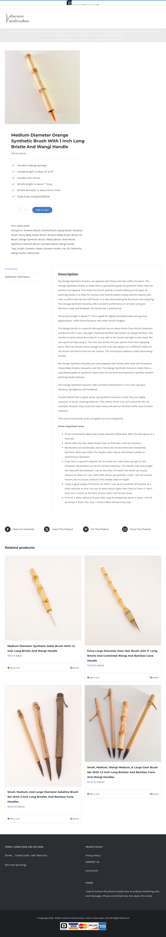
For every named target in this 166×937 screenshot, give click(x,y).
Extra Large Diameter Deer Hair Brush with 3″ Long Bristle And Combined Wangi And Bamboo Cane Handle (122, 655)
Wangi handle (18, 253)
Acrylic (21, 248)
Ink (64, 248)
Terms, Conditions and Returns (26, 855)
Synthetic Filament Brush (25, 244)
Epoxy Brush (64, 230)
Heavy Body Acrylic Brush (33, 234)
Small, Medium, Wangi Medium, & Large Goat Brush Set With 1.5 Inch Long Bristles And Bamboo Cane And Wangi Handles (122, 772)
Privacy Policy (93, 855)
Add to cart (42, 210)
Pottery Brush (53, 239)
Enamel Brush (49, 230)
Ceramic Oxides (52, 248)
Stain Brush (68, 239)
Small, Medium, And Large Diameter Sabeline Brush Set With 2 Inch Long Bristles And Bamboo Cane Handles (42, 796)
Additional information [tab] (17, 276)
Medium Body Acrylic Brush (63, 234)
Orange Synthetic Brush (32, 239)
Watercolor (33, 253)
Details (75, 668)
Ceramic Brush (32, 230)
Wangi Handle (66, 244)
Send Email (92, 870)
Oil (68, 248)
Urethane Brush (49, 244)
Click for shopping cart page (85, 4)
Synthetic (76, 248)
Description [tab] (11, 268)
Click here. (121, 434)
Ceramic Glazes (34, 248)
